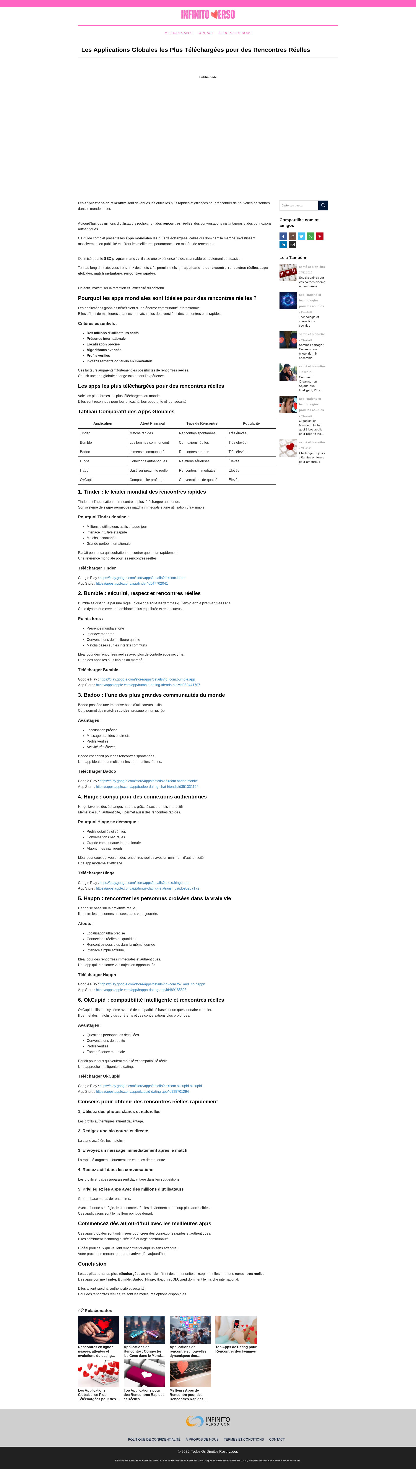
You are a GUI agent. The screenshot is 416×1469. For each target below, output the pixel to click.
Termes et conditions (244, 1439)
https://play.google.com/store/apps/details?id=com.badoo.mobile (149, 781)
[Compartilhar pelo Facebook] (283, 236)
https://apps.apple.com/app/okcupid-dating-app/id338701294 (142, 1091)
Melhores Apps (178, 33)
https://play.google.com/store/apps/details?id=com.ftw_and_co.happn (152, 984)
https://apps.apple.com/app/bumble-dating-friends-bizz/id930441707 (148, 685)
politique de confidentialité (154, 1439)
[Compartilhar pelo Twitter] (301, 236)
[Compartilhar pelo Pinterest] (319, 236)
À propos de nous (234, 33)
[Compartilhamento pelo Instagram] (292, 236)
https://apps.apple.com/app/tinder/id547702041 (132, 583)
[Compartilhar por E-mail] (292, 244)
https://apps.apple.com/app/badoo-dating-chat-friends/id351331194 (147, 786)
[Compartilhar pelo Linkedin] (283, 244)
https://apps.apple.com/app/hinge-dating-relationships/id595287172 (147, 888)
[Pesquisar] (323, 205)
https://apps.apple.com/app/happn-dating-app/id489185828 (141, 990)
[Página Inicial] (208, 14)
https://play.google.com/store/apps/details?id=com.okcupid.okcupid (151, 1086)
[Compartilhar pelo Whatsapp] (310, 236)
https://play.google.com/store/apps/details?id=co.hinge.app (144, 883)
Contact (205, 33)
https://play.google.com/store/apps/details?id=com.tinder (142, 578)
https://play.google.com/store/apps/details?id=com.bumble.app (147, 679)
